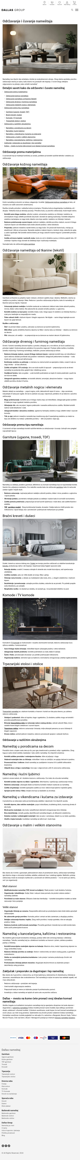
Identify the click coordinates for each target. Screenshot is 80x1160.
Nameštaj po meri (8, 1125)
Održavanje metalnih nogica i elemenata (21, 105)
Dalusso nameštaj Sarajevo (65, 1018)
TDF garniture (6, 1062)
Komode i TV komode (14, 118)
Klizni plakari (6, 1106)
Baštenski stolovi (8, 1116)
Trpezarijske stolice (8, 1077)
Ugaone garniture (8, 1057)
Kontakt (52, 4)
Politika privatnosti (8, 1133)
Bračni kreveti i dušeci (14, 115)
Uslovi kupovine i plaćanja (11, 1130)
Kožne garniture (7, 1059)
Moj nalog (67, 4)
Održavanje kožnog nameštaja (17, 96)
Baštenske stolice (8, 1118)
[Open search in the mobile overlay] (72, 9)
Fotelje (4, 1084)
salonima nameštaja (20, 1008)
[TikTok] (9, 1146)
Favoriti (59, 4)
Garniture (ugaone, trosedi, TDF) (17, 112)
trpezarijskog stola (18, 723)
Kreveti (4, 1101)
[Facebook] (6, 1146)
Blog (3, 1135)
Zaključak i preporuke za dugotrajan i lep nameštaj (22, 143)
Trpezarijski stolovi (8, 1074)
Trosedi (4, 1064)
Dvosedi (4, 1067)
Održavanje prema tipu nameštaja (16, 108)
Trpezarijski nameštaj (10, 712)
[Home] (13, 10)
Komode (5, 1089)
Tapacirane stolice (11, 728)
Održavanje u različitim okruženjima (17, 124)
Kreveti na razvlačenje (9, 1094)
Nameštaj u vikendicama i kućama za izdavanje (23, 134)
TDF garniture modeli (12, 507)
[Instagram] (3, 1146)
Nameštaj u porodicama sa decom (18, 128)
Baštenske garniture (9, 1113)
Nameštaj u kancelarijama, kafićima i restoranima (24, 140)
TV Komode (6, 1091)
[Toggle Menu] (76, 10)
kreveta (5, 566)
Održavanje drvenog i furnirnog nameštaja (21, 102)
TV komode (15, 643)
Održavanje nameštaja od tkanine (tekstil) (21, 99)
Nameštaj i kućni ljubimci (15, 131)
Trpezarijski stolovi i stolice (16, 121)
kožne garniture (29, 244)
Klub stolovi (6, 1086)
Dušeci (32, 563)
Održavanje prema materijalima (15, 92)
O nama (4, 1128)
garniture (59, 487)
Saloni (44, 4)
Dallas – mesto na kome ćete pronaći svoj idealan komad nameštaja (29, 146)
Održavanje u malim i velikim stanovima (20, 137)
